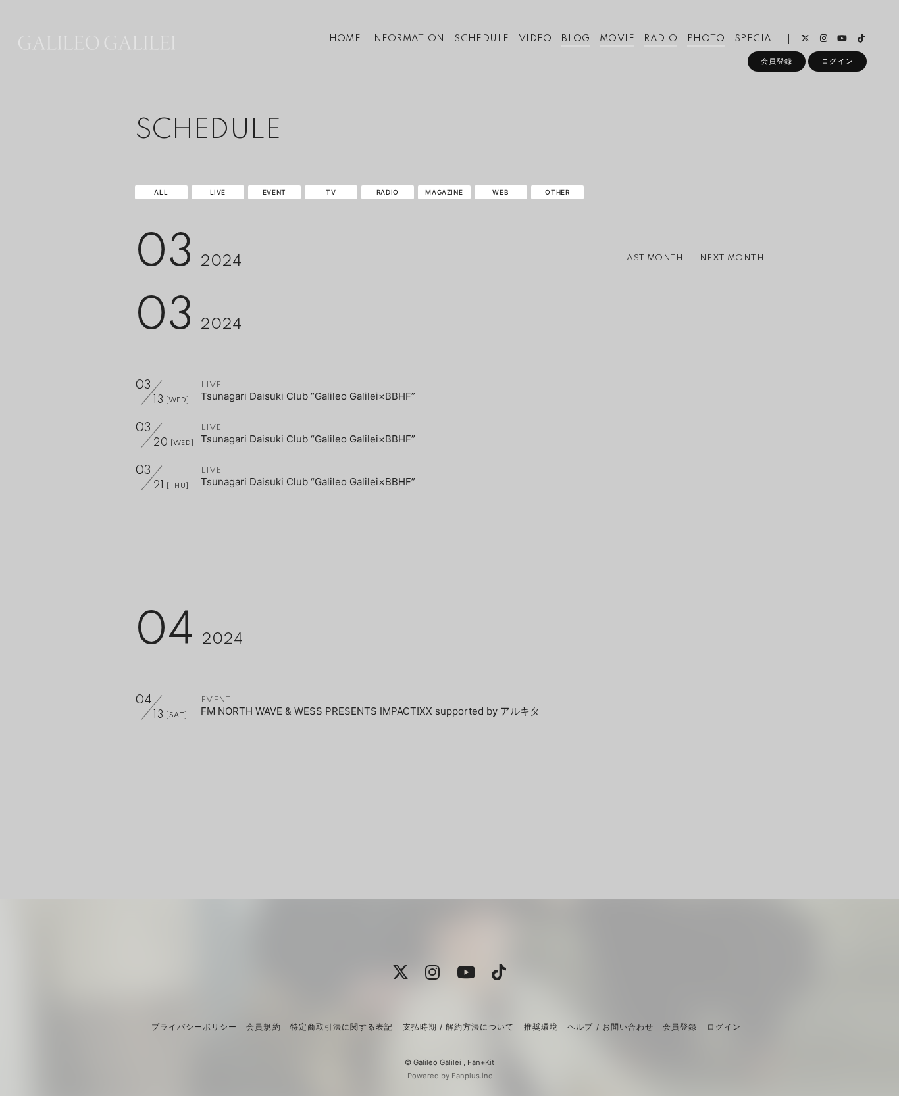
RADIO (660, 38)
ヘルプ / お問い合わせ (610, 1027)
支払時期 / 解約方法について (459, 1027)
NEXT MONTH (732, 258)
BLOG (575, 38)
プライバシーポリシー (194, 1027)
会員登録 (776, 61)
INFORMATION (408, 38)
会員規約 (263, 1027)
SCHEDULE (481, 38)
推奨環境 (541, 1027)
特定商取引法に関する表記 (341, 1027)
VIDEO (535, 38)
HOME (345, 38)
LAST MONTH (652, 258)
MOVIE (617, 38)
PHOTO (706, 38)
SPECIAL (755, 38)
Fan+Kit (480, 1062)
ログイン (837, 61)
